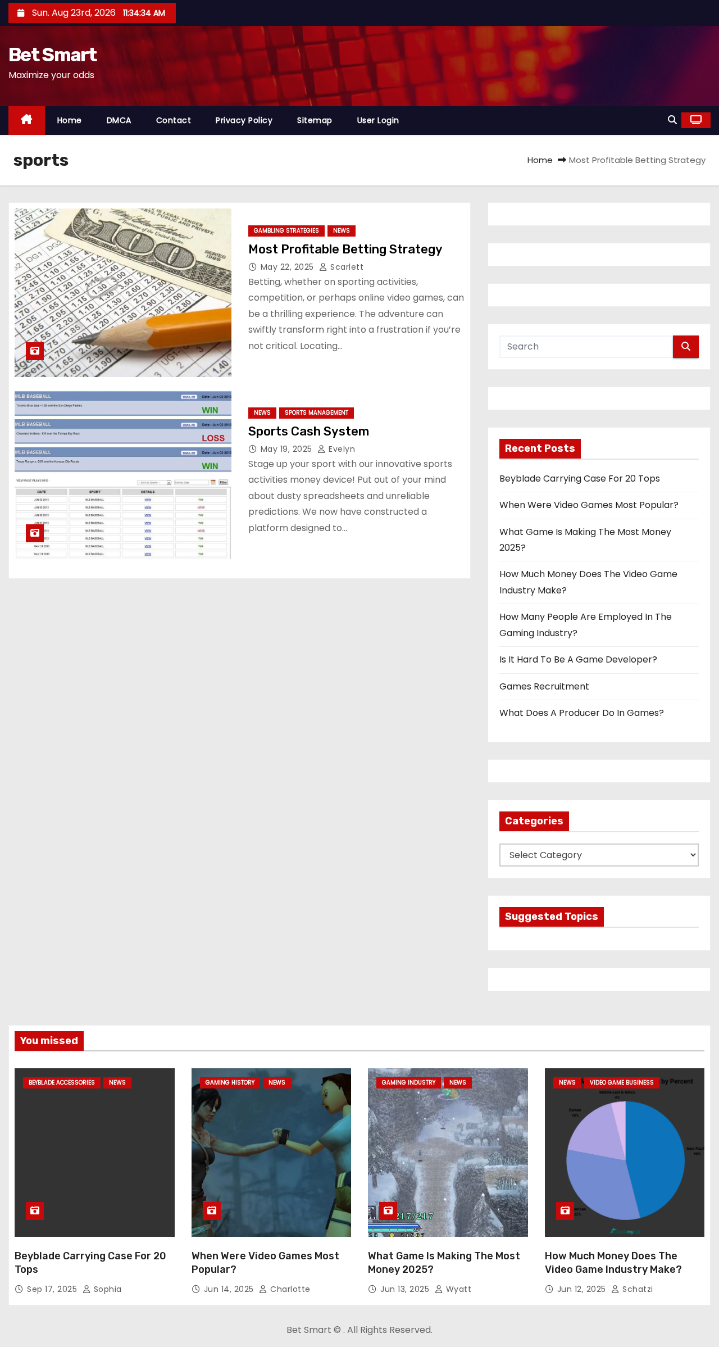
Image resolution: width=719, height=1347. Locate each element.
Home (69, 120)
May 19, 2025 (288, 449)
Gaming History (230, 1082)
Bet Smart (52, 54)
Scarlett (345, 267)
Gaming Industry (408, 1082)
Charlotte (289, 1289)
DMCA (119, 120)
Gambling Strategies (286, 230)
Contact (174, 120)
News (341, 230)
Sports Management (316, 413)
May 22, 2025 (289, 267)
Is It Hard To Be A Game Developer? (578, 659)
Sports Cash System (308, 431)
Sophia (106, 1289)
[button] (672, 120)
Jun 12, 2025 (583, 1289)
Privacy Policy (244, 120)
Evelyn (340, 449)
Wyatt (457, 1289)
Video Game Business (622, 1082)
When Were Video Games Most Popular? (589, 504)
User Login (378, 120)
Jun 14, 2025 (230, 1289)
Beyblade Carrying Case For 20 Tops (579, 478)
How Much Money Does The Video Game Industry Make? (613, 1263)
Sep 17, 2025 (53, 1289)
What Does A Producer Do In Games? (581, 712)
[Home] (26, 120)
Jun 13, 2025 (406, 1289)
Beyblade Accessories (62, 1082)
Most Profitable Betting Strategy (345, 249)
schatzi (636, 1289)
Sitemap (315, 120)
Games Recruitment (544, 686)
